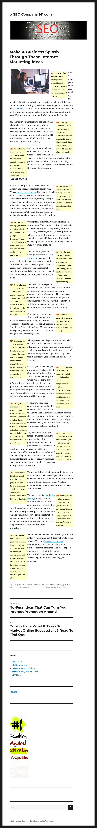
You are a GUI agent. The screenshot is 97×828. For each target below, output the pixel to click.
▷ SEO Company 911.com (31, 14)
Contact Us (17, 662)
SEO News (16, 675)
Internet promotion (53, 541)
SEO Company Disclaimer (23, 668)
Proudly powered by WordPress (42, 821)
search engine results (24, 587)
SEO (30, 585)
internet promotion (41, 585)
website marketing (63, 587)
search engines (39, 587)
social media (18, 108)
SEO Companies (19, 665)
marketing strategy (27, 192)
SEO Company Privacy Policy (25, 671)
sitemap (13, 692)
